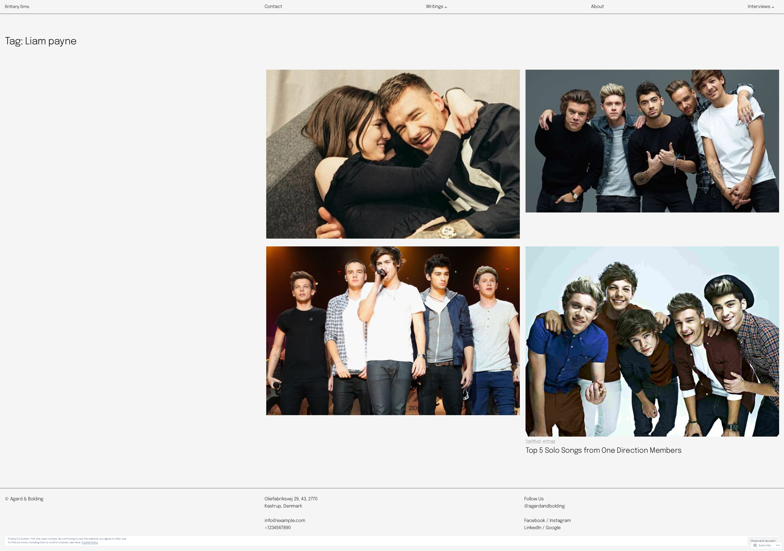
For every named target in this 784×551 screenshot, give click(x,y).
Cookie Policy (90, 542)
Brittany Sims (17, 7)
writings (549, 441)
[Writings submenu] (445, 7)
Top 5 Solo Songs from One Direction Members (604, 450)
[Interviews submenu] (773, 7)
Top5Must (533, 441)
